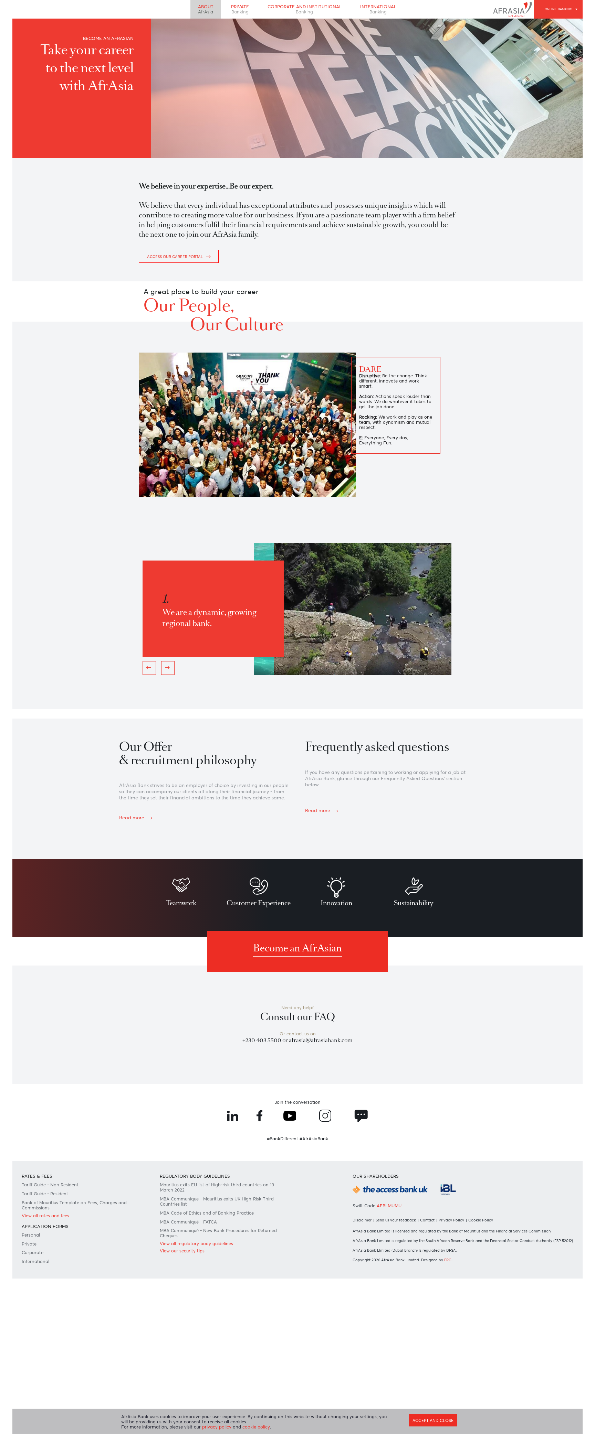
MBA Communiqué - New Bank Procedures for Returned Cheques (213, 1357)
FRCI (453, 1387)
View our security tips (185, 1377)
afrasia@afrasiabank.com (323, 1142)
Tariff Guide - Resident (50, 1310)
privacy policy (222, 1427)
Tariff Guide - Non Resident (55, 1300)
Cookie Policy (487, 1339)
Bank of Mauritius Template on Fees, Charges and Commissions (80, 1324)
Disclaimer (362, 1339)
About (199, 10)
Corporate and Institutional (305, 10)
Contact (432, 1339)
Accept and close (428, 1419)
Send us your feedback (398, 1339)
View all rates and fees (50, 1336)
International (384, 10)
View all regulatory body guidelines (201, 1369)
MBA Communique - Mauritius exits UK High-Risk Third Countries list (216, 1320)
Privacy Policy (457, 1339)
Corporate (35, 1379)
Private (236, 10)
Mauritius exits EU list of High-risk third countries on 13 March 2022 (219, 1303)
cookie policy (264, 1427)
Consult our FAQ (297, 1115)
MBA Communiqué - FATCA (192, 1343)
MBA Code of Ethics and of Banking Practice (211, 1333)
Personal (34, 1359)
